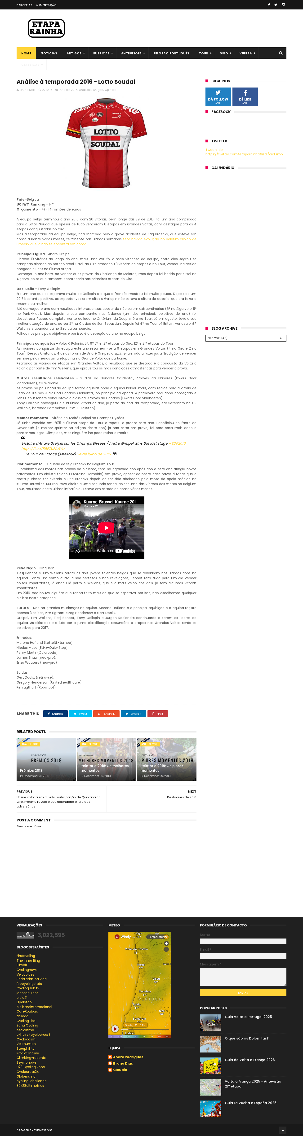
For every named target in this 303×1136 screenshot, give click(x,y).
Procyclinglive (28, 1053)
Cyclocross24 (28, 1071)
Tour (203, 53)
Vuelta (246, 53)
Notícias (49, 53)
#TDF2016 (177, 443)
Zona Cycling (27, 1025)
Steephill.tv (26, 1048)
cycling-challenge (32, 1081)
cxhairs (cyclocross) (33, 1034)
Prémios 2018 (31, 770)
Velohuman (26, 1043)
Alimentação (46, 5)
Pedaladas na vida (32, 979)
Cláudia (120, 1070)
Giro (224, 53)
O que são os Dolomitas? (247, 1038)
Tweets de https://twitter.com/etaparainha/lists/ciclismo (244, 152)
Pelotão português (171, 53)
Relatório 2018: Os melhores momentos (105, 768)
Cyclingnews (27, 969)
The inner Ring (28, 960)
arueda (22, 1016)
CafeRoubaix (27, 1011)
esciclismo (25, 1030)
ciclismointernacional (34, 1006)
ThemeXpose (43, 1130)
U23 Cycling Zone (31, 1067)
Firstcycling (26, 955)
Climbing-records (31, 1057)
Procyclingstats (29, 983)
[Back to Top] (282, 1130)
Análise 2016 (68, 90)
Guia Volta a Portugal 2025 (248, 1016)
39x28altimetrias (30, 1085)
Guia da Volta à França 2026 (250, 1059)
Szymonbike (26, 1062)
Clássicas (30, 65)
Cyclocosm (26, 1039)
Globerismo (26, 1076)
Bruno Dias (123, 1063)
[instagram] (283, 4)
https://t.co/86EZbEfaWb (42, 448)
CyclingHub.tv (28, 988)
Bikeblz (22, 965)
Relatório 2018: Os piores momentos (162, 768)
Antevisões (131, 53)
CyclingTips (26, 1020)
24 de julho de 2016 (94, 454)
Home (26, 53)
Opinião (110, 90)
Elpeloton (24, 1002)
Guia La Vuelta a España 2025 (250, 1103)
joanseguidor (27, 993)
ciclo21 (22, 997)
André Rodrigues (128, 1057)
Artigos (74, 53)
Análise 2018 (30, 744)
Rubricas (101, 53)
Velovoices (25, 974)
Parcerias (24, 5)
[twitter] (276, 4)
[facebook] (269, 4)
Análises (85, 90)
